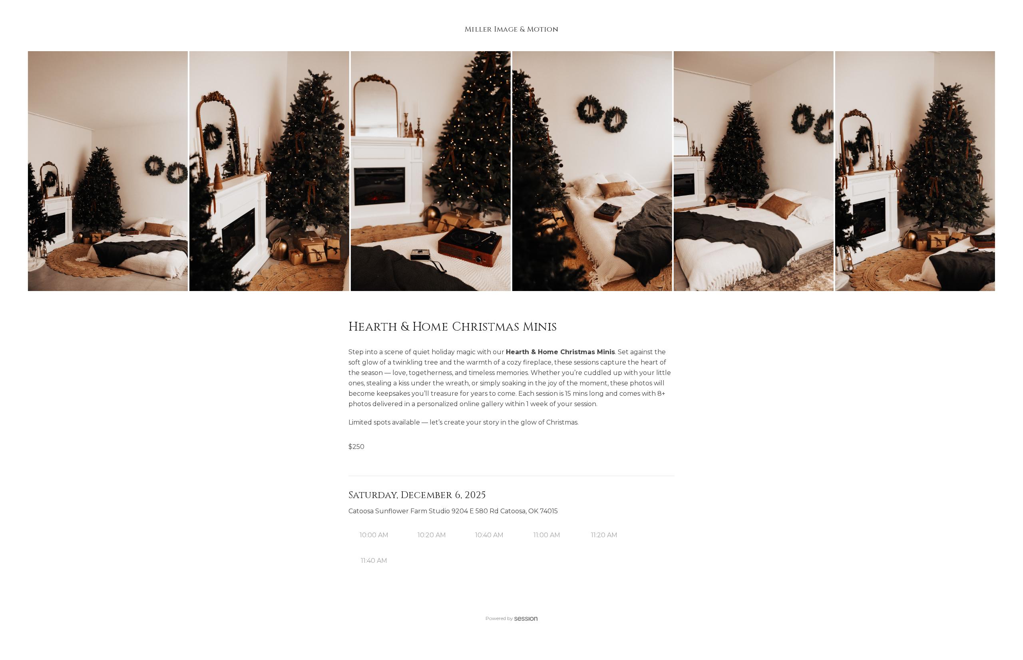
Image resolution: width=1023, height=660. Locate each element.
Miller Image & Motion (511, 29)
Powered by (499, 618)
